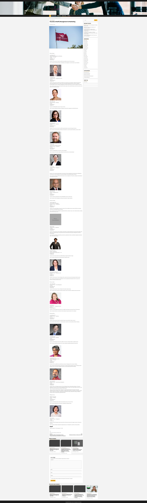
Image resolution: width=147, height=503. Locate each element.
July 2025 (85, 50)
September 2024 (86, 62)
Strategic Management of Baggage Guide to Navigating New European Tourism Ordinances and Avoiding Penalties (66, 450)
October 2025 (85, 46)
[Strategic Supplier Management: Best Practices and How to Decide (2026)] (77, 443)
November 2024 (86, 60)
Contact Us (59, 15)
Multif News (85, 81)
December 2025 (86, 44)
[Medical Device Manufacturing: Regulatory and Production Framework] (67, 488)
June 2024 (85, 66)
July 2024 (85, 65)
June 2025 (85, 51)
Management (54, 432)
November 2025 (86, 45)
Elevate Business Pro (86, 72)
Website (52, 475)
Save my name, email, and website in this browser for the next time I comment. (61, 478)
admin (54, 24)
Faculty (52, 432)
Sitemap (68, 15)
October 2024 (85, 61)
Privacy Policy (64, 15)
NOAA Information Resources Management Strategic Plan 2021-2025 (54, 449)
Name (52, 469)
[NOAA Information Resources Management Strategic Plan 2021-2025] (54, 443)
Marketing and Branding (87, 74)
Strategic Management (52, 447)
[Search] (97, 16)
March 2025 (85, 55)
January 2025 (85, 57)
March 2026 (85, 40)
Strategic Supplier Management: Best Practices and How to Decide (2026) (77, 449)
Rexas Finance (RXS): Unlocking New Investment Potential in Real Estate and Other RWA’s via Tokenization (58, 435)
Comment (52, 459)
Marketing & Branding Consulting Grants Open (75, 434)
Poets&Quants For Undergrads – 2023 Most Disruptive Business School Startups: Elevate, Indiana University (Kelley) (90, 33)
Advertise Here (53, 15)
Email (51, 472)
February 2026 (86, 41)
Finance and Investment (87, 73)
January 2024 (85, 67)
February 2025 (86, 56)
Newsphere (76, 502)
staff (60, 432)
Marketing (58, 432)
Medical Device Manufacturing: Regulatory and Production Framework (67, 495)
